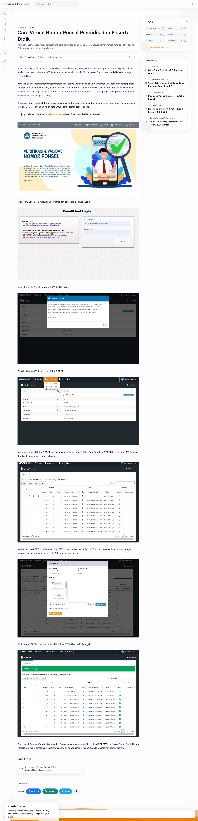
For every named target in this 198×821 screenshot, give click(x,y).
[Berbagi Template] (157, 105)
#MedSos (23, 783)
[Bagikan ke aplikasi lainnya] (76, 791)
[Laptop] (162, 92)
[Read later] (130, 57)
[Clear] (76, 4)
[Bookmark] (193, 4)
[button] (65, 791)
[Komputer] (154, 92)
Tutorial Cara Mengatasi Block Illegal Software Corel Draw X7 (166, 84)
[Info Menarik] (170, 118)
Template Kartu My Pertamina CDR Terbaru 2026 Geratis (165, 123)
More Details (49, 810)
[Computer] (154, 79)
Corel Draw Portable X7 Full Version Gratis (165, 71)
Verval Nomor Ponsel (55, 114)
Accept (24, 810)
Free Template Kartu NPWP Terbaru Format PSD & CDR (165, 110)
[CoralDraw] (154, 66)
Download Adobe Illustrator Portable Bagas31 (166, 97)
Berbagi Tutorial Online (18, 4)
